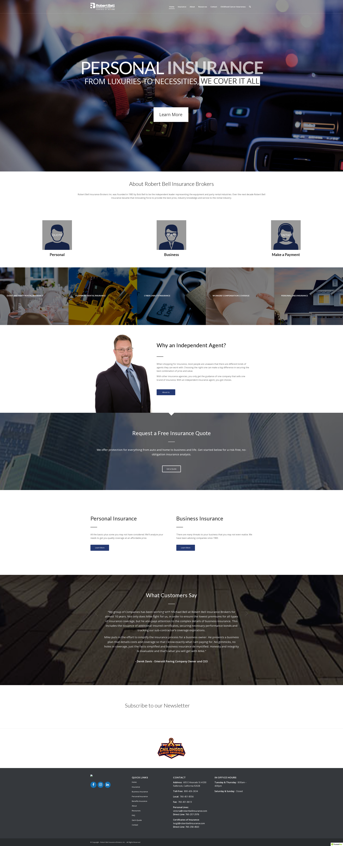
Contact (135, 795)
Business (171, 254)
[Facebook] (93, 755)
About (134, 776)
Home (134, 752)
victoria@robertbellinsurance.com (190, 781)
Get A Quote (137, 790)
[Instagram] (101, 755)
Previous (96, 613)
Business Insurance (140, 762)
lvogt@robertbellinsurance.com (189, 793)
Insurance (136, 757)
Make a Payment (286, 254)
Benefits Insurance (139, 771)
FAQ (133, 785)
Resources (136, 781)
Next (247, 613)
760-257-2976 (192, 784)
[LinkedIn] (108, 755)
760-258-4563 (192, 796)
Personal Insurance (140, 766)
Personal (57, 254)
